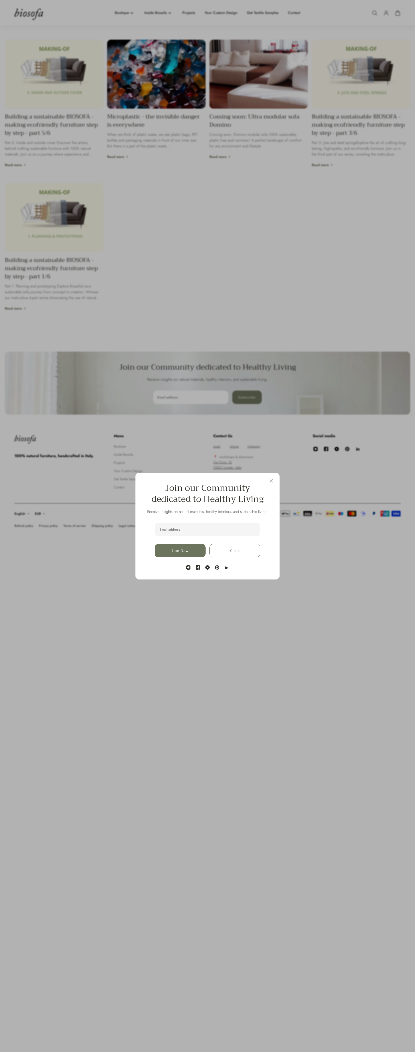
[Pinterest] (217, 567)
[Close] (271, 481)
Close (235, 551)
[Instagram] (188, 567)
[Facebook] (197, 567)
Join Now (180, 551)
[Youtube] (207, 567)
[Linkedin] (226, 567)
